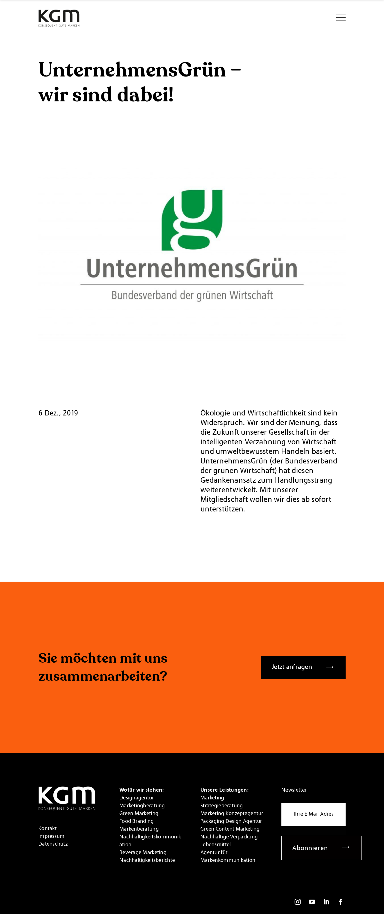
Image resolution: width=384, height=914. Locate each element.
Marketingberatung (142, 806)
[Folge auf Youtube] (312, 902)
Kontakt (47, 829)
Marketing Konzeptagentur (231, 814)
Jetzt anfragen (292, 667)
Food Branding (136, 821)
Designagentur (136, 798)
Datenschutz (53, 844)
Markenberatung (139, 829)
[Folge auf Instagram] (297, 902)
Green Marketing (138, 814)
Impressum (51, 836)
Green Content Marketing (230, 829)
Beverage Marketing (142, 853)
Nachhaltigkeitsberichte (147, 860)
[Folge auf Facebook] (341, 902)
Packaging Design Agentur (231, 821)
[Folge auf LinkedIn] (326, 902)
